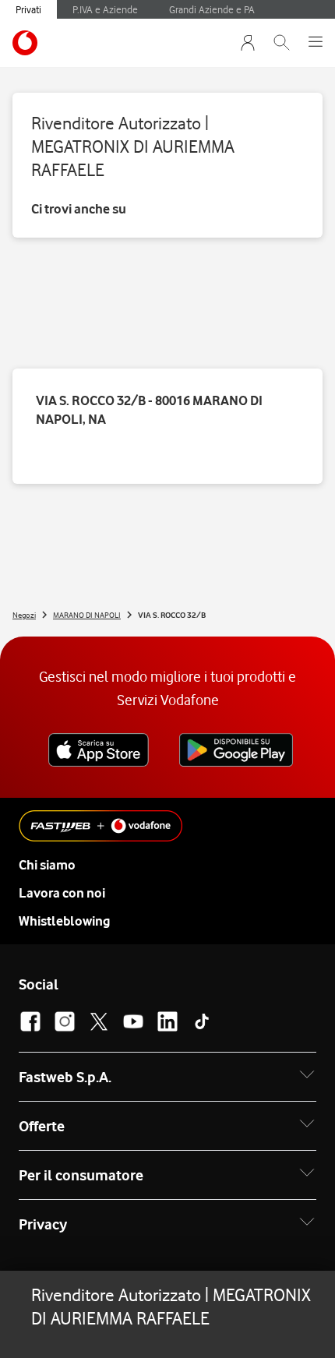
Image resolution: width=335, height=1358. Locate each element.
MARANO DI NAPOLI (87, 614)
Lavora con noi (62, 893)
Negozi (24, 614)
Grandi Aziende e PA (212, 9)
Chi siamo (47, 865)
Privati (28, 9)
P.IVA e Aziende (105, 9)
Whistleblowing (64, 921)
